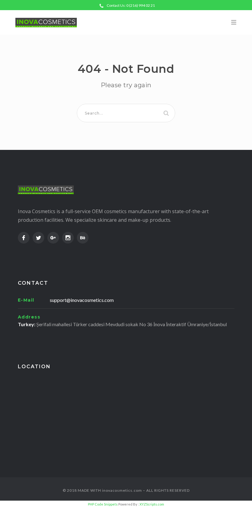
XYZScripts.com (152, 504)
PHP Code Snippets (103, 504)
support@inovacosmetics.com (82, 300)
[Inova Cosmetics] (126, 22)
